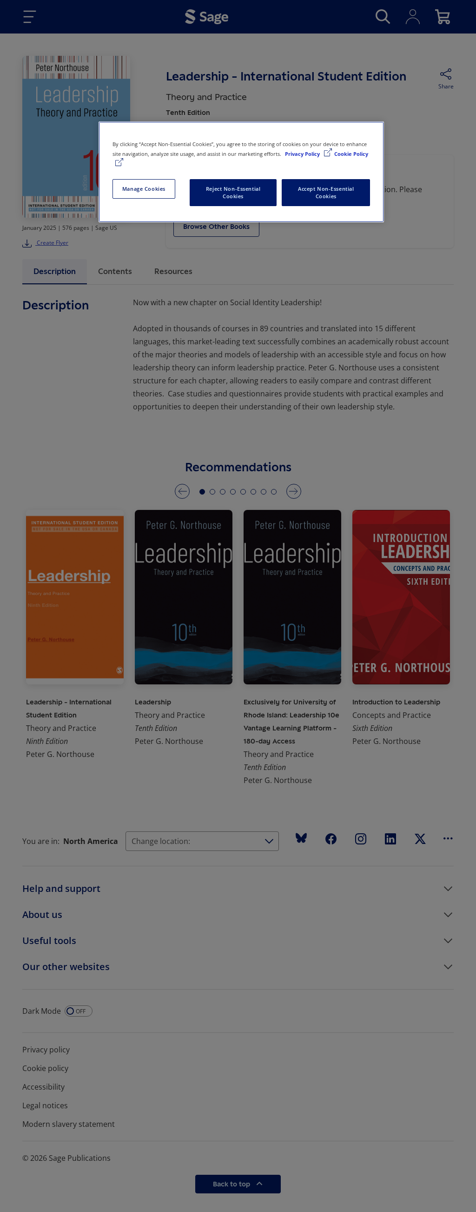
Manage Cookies (143, 188)
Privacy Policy (303, 153)
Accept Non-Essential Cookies (326, 192)
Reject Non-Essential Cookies (233, 192)
